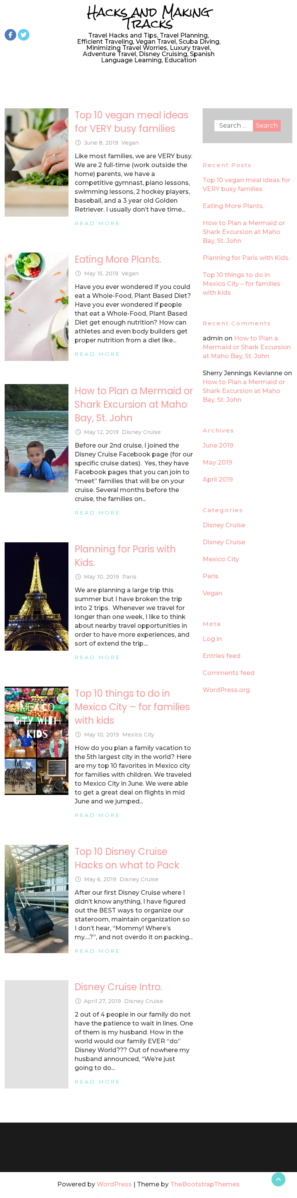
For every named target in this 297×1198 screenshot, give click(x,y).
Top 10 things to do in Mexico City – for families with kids (132, 707)
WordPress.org (226, 690)
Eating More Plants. (118, 259)
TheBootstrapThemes (205, 1184)
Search (267, 125)
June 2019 (218, 445)
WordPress (114, 1184)
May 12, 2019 (101, 432)
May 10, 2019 (101, 576)
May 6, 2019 (100, 879)
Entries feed (222, 656)
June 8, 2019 (101, 142)
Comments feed (228, 673)
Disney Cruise (141, 432)
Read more (98, 223)
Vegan (130, 142)
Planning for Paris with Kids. (246, 257)
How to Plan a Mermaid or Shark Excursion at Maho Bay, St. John (134, 404)
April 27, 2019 (102, 1001)
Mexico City (138, 734)
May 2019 (217, 462)
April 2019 (218, 479)
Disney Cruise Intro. (118, 987)
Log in (212, 639)
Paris (129, 576)
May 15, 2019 (101, 273)
